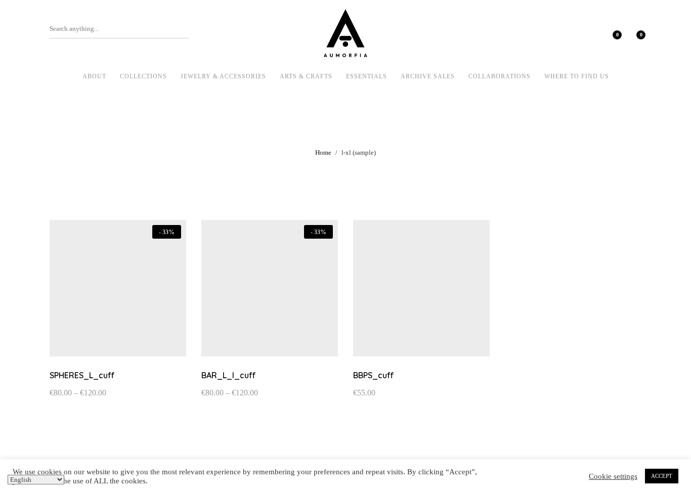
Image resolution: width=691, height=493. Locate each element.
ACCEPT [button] (661, 476)
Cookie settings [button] (613, 476)
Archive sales (428, 76)
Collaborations (499, 76)
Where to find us (576, 76)
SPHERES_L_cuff (82, 375)
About (94, 76)
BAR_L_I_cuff (228, 375)
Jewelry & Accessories (223, 76)
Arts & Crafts (306, 76)
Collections (143, 76)
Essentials (366, 76)
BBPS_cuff (373, 375)
